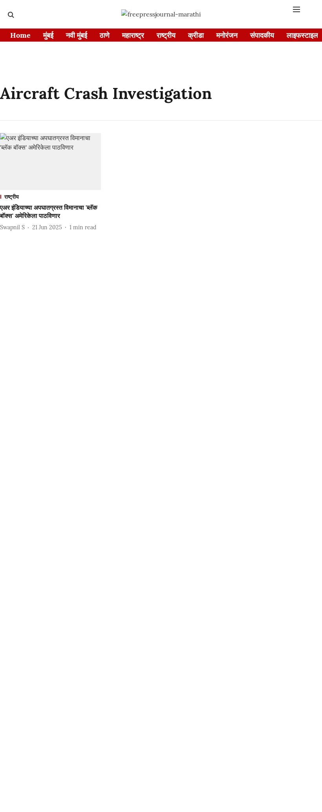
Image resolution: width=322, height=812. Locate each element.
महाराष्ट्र (133, 35)
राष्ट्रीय (166, 35)
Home (20, 35)
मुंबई (48, 35)
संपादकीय (262, 35)
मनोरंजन (227, 35)
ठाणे (105, 35)
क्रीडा (196, 35)
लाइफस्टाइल (302, 35)
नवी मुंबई (76, 35)
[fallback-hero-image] (50, 161)
